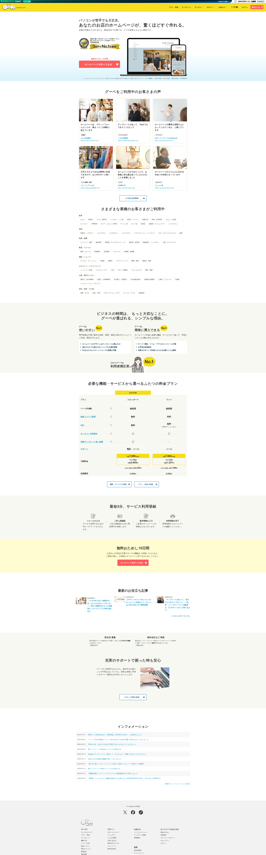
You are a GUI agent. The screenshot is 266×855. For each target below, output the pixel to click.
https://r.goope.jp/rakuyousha (164, 188)
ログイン (245, 7)
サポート (210, 7)
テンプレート (186, 7)
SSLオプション (86, 849)
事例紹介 (84, 851)
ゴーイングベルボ (87, 185)
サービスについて (87, 832)
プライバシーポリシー (168, 838)
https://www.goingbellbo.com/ (90, 188)
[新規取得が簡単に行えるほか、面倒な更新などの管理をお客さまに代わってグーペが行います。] (111, 416)
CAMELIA (122, 185)
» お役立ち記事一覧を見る (180, 616)
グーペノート (112, 846)
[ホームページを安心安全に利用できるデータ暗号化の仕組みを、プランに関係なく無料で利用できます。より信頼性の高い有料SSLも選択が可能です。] (111, 425)
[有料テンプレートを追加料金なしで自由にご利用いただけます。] (111, 441)
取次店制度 (137, 850)
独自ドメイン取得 (88, 416)
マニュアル (111, 835)
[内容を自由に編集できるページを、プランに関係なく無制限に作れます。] (111, 408)
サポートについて (113, 832)
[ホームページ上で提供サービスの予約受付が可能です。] (111, 433)
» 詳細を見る (93, 645)
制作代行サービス (113, 843)
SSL (82, 425)
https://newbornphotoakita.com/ (128, 140)
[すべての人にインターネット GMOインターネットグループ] (251, 1)
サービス (198, 7)
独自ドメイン (85, 846)
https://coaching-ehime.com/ (164, 140)
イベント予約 (85, 843)
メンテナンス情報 (140, 835)
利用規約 (163, 835)
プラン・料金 (173, 7)
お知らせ (222, 7)
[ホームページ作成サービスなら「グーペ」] (12, 7)
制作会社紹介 (112, 849)
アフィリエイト (139, 853)
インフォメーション (140, 832)
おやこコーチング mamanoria (166, 138)
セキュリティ (165, 840)
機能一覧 (84, 840)
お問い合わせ (112, 840)
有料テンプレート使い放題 (92, 442)
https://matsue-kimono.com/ (90, 140)
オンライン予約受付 (89, 433)
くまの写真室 (123, 138)
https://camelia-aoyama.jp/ (126, 188)
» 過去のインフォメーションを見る (177, 783)
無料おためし (256, 7)
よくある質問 (112, 838)
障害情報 (137, 838)
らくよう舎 (159, 185)
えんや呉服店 (86, 138)
